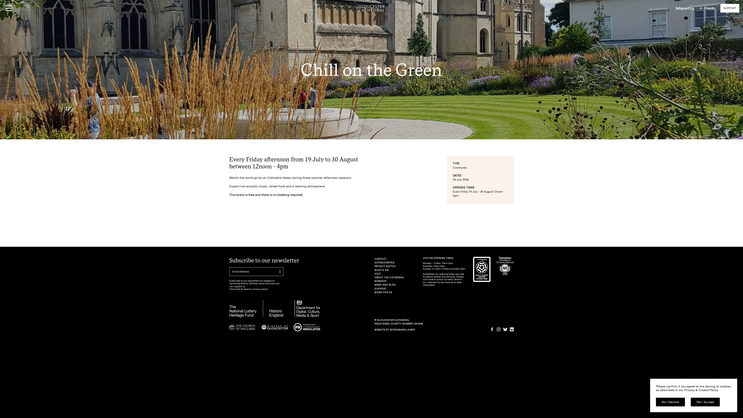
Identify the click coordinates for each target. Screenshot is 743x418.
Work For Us (383, 292)
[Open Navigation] (8, 8)
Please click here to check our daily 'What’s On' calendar (443, 279)
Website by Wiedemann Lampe (394, 329)
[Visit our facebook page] (492, 329)
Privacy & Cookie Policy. (701, 390)
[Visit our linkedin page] (512, 329)
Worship (380, 281)
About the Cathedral (389, 277)
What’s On (381, 270)
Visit (377, 273)
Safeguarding (384, 262)
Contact (380, 259)
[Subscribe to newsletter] (279, 271)
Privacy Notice (384, 266)
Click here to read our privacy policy (248, 289)
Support (380, 288)
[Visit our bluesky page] (505, 329)
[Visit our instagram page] (499, 329)
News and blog (385, 285)
